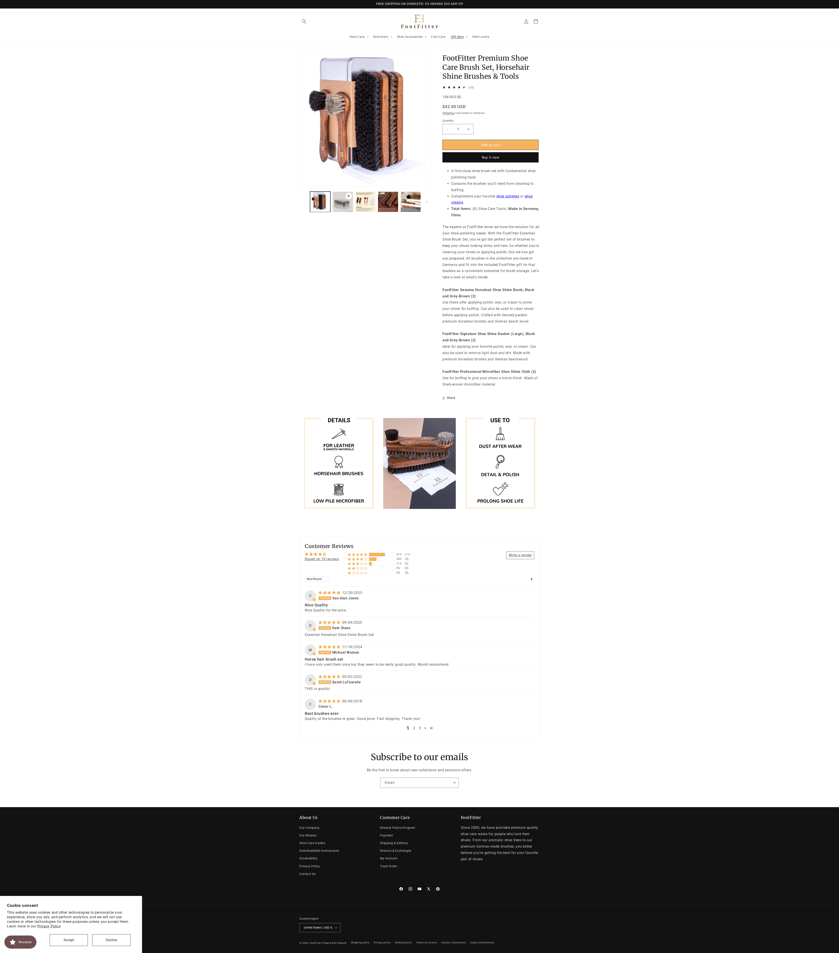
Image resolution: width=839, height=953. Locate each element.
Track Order (388, 866)
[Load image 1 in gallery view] (320, 202)
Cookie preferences (482, 942)
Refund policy (403, 942)
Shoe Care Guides (312, 843)
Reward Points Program (397, 827)
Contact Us (307, 874)
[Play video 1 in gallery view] (343, 202)
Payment (386, 835)
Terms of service (426, 942)
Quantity (447, 120)
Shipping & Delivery (394, 843)
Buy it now (490, 157)
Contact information (453, 942)
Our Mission (308, 835)
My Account (388, 858)
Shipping (448, 113)
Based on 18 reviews (322, 559)
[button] (304, 21)
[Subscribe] (454, 783)
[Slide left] (304, 202)
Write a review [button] (520, 555)
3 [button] (420, 728)
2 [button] (414, 728)
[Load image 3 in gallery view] (388, 202)
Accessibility (308, 858)
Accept (69, 940)
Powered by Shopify (334, 943)
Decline (111, 940)
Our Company (309, 827)
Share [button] (451, 398)
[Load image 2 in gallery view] (365, 202)
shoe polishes (507, 196)
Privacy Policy (49, 926)
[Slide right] (427, 202)
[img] (330, 593)
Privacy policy (382, 942)
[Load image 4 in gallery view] (410, 202)
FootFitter (316, 943)
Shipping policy (360, 942)
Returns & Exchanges (395, 850)
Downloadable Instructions (319, 850)
